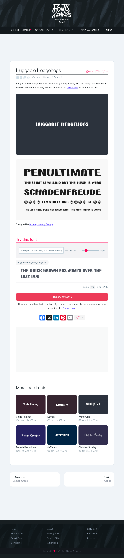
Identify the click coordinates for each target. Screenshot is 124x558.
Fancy (57, 77)
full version (72, 87)
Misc (109, 30)
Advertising (52, 543)
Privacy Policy (53, 533)
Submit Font (16, 538)
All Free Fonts (20, 30)
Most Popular (17, 533)
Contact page (69, 308)
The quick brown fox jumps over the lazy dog (61, 273)
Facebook (92, 533)
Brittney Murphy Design (41, 224)
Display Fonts (90, 30)
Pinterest (91, 538)
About (50, 529)
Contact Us (16, 543)
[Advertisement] (65, 47)
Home (13, 529)
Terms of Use (53, 538)
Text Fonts (66, 30)
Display (47, 77)
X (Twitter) (92, 529)
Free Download (62, 296)
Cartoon (36, 77)
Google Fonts (44, 30)
